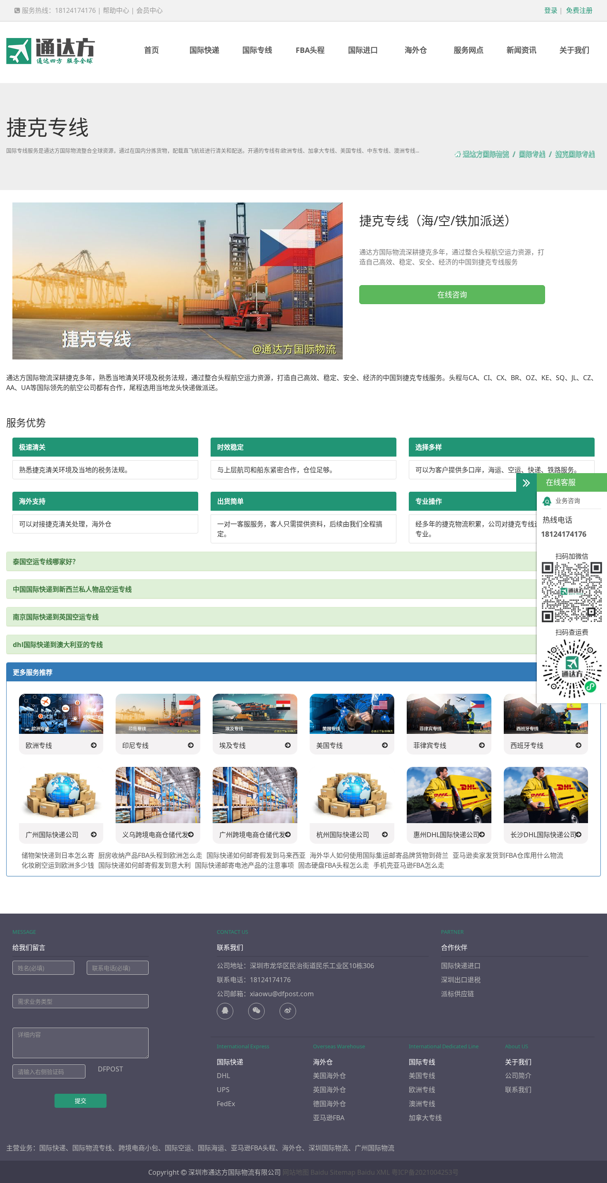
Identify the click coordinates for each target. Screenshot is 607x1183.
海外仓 (416, 50)
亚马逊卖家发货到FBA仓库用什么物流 (508, 855)
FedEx (226, 1103)
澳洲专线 (422, 1103)
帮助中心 (116, 10)
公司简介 (518, 1075)
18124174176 (563, 534)
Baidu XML (373, 1172)
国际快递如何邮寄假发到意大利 (144, 865)
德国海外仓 (329, 1103)
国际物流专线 (92, 1147)
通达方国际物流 (485, 154)
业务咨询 (567, 500)
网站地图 (295, 1172)
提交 (80, 1100)
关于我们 (574, 50)
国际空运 (178, 1147)
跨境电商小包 (138, 1147)
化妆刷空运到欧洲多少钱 (57, 865)
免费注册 (578, 10)
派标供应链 (457, 993)
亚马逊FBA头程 (253, 1147)
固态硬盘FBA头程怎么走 (333, 865)
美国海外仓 (329, 1075)
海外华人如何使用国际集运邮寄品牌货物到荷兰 (379, 855)
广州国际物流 (374, 1147)
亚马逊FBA (328, 1117)
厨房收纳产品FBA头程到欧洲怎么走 (150, 855)
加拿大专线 (425, 1117)
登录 (550, 10)
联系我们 (518, 1089)
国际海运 (211, 1147)
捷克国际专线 (575, 154)
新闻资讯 (521, 50)
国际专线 (257, 50)
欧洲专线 (422, 1089)
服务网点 (469, 50)
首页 (151, 50)
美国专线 (422, 1075)
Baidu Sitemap (333, 1172)
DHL (223, 1075)
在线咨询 (452, 295)
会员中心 (149, 10)
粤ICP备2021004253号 (425, 1172)
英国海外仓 (329, 1089)
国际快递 (204, 50)
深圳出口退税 (461, 979)
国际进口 (363, 50)
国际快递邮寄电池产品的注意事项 (244, 865)
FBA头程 (310, 50)
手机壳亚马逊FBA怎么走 (408, 865)
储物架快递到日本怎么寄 (57, 855)
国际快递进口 (461, 965)
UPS (223, 1089)
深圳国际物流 (328, 1147)
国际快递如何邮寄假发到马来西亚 (256, 855)
